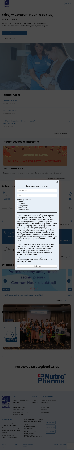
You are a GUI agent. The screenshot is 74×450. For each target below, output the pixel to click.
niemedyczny (23, 210)
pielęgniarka (23, 206)
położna (21, 204)
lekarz (20, 202)
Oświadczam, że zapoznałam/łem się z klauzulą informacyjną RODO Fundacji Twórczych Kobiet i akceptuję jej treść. (35, 260)
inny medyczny (24, 208)
